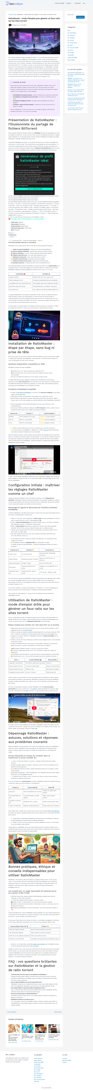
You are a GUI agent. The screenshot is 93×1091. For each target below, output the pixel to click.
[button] (71, 3)
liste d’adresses (55, 811)
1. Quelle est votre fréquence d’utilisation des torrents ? (28, 170)
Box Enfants (71, 40)
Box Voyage (71, 52)
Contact (64, 1062)
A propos (64, 1058)
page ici (46, 430)
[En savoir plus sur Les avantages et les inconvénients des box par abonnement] (14, 1028)
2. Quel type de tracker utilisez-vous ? (32, 174)
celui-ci (21, 394)
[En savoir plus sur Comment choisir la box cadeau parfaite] (54, 1028)
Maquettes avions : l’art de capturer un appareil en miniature (74, 85)
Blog (16, 1042)
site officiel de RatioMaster (24, 392)
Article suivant (58, 1012)
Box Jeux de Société (73, 47)
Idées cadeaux (71, 60)
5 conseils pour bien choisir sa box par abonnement (40, 1037)
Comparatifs (77, 3)
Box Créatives (71, 37)
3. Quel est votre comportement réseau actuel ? (39, 178)
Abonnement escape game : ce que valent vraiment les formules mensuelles (76, 74)
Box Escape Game (72, 42)
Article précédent (11, 1012)
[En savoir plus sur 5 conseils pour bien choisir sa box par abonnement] (41, 1028)
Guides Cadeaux (38, 1058)
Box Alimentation (72, 33)
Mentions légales (66, 1060)
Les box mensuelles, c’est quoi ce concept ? (27, 1037)
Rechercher (71, 14)
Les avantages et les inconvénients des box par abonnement (14, 1037)
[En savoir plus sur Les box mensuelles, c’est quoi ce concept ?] (27, 1028)
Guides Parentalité (59, 3)
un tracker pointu (27, 630)
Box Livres (70, 50)
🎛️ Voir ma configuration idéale (34, 188)
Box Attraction (71, 35)
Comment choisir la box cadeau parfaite (54, 1036)
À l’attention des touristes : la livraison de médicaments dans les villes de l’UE (75, 103)
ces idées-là (34, 688)
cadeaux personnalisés (39, 944)
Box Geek (70, 45)
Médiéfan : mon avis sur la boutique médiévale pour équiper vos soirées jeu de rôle (76, 80)
